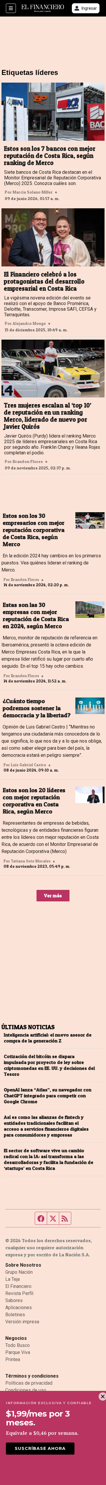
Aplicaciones (18, 1307)
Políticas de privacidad (28, 1383)
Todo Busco (17, 1345)
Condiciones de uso (25, 1390)
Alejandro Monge (29, 323)
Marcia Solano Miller (33, 192)
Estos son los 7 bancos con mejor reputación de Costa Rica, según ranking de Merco (49, 155)
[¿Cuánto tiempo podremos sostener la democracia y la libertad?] (90, 706)
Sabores (14, 1300)
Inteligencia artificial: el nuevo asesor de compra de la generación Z (48, 1038)
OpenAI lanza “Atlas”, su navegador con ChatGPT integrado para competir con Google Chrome (47, 1095)
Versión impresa (22, 1321)
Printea (12, 1359)
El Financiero (18, 1286)
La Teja (12, 1279)
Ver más (53, 895)
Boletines (15, 1314)
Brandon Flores (28, 461)
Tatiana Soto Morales (31, 861)
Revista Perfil (19, 1293)
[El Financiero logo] (43, 8)
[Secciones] (11, 8)
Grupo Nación (19, 1272)
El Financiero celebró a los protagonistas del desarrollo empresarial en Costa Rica (44, 281)
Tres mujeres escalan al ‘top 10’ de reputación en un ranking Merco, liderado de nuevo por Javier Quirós (47, 416)
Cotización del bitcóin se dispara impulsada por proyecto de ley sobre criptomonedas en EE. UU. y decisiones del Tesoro (49, 1065)
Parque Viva (17, 1352)
